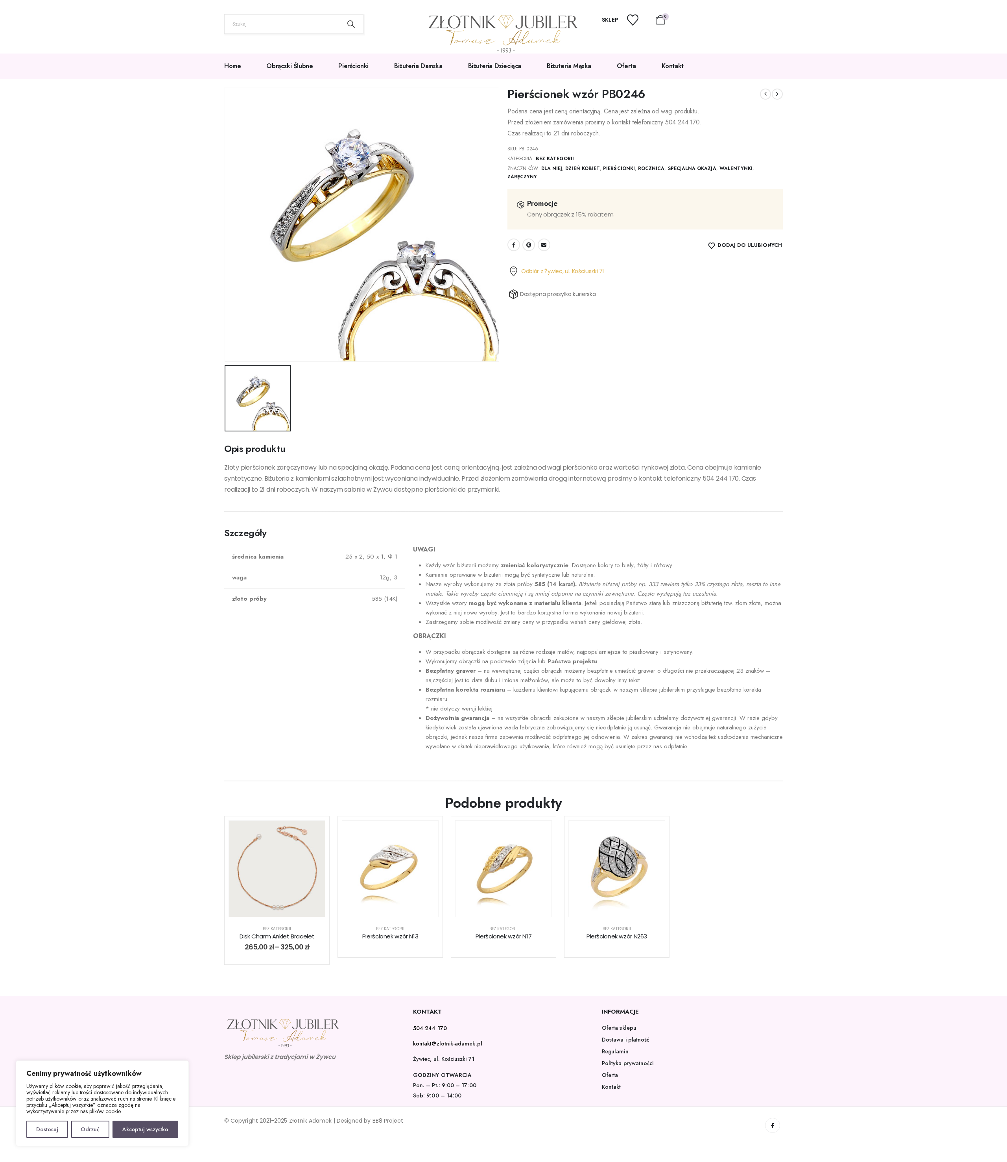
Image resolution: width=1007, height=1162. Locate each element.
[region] (102, 1103)
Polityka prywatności (627, 1063)
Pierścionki (353, 65)
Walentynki (736, 168)
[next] (777, 94)
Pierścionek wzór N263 (616, 936)
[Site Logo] (503, 34)
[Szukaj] (351, 24)
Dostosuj (47, 1129)
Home (232, 65)
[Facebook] (772, 1125)
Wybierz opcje (283, 908)
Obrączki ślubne (289, 65)
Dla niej (551, 168)
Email (544, 245)
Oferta (626, 65)
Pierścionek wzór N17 (504, 936)
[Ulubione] (637, 20)
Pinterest (528, 245)
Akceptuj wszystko (145, 1129)
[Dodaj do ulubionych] (313, 832)
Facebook (513, 245)
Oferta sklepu (619, 1028)
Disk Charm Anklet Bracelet (277, 936)
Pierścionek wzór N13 (390, 936)
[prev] (765, 94)
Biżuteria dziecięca (494, 65)
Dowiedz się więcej (396, 908)
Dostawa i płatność (625, 1040)
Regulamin (615, 1051)
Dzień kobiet (582, 168)
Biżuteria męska (569, 65)
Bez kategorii (555, 158)
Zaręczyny (522, 176)
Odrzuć (90, 1129)
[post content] (277, 869)
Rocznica (651, 168)
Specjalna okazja (692, 168)
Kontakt (673, 65)
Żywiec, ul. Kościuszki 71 (443, 1059)
